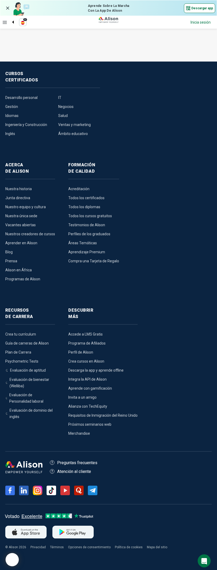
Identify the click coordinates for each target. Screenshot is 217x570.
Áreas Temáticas (82, 243)
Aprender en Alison (21, 243)
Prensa (11, 261)
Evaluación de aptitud (28, 370)
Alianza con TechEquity (87, 406)
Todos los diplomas (84, 207)
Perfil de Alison (80, 352)
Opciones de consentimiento (89, 547)
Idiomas (12, 116)
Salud (63, 116)
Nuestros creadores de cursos (30, 234)
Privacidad (38, 547)
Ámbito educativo (73, 134)
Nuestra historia (18, 189)
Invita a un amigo (82, 397)
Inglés (10, 134)
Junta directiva (17, 198)
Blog (9, 252)
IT (59, 97)
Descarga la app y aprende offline (96, 370)
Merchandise (79, 433)
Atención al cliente (74, 471)
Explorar (5, 22)
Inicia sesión (201, 22)
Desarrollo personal (21, 97)
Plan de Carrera (18, 352)
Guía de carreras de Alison (27, 343)
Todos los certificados (86, 198)
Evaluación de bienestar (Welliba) (29, 382)
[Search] (10, 18)
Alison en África (18, 270)
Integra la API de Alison (87, 379)
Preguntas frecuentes (77, 462)
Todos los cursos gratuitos (90, 216)
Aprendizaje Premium (86, 252)
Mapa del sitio (157, 547)
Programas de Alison (22, 279)
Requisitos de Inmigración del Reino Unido (103, 415)
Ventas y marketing (74, 125)
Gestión (11, 107)
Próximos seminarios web (89, 424)
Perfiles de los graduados (89, 234)
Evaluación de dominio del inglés (31, 413)
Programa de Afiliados (87, 343)
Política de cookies (129, 547)
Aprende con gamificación (90, 388)
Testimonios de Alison (86, 225)
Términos (57, 547)
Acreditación (78, 189)
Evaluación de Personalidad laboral (26, 398)
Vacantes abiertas (20, 225)
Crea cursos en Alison (86, 361)
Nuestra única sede (21, 216)
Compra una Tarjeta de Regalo (93, 261)
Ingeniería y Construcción (26, 125)
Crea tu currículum (20, 334)
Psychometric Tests (21, 361)
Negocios (66, 107)
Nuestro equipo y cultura (25, 207)
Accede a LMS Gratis (85, 334)
